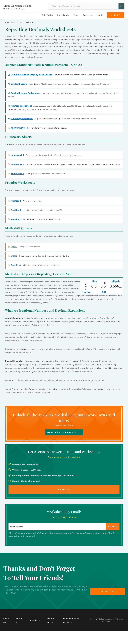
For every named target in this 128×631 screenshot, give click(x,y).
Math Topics (47, 15)
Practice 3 (16, 219)
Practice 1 (16, 201)
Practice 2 (16, 210)
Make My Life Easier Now (64, 432)
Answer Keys (18, 128)
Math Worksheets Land (17, 6)
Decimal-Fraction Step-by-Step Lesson (31, 75)
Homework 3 (17, 173)
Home (7, 22)
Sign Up (115, 15)
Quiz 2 (14, 256)
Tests (75, 15)
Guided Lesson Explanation (25, 93)
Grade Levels (63, 15)
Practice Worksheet (21, 106)
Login (100, 15)
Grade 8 (28, 22)
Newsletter (35, 620)
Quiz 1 (14, 246)
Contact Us (88, 15)
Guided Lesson (19, 84)
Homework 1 (17, 155)
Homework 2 (17, 164)
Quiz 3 (14, 265)
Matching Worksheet (22, 118)
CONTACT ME (108, 591)
